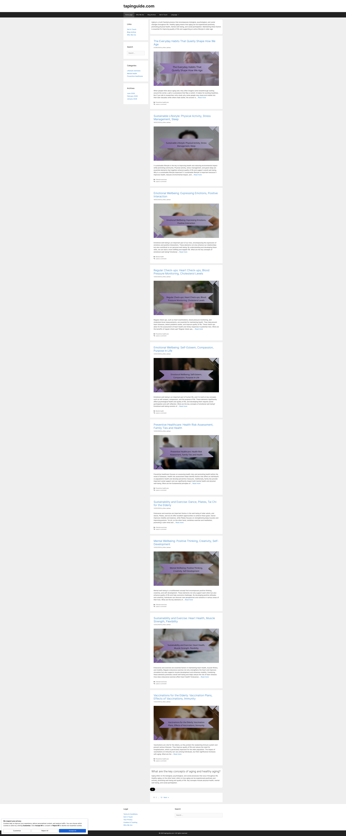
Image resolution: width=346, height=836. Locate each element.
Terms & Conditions (130, 814)
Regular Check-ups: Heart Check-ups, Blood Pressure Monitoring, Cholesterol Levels (181, 272)
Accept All (72, 831)
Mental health (160, 256)
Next (166, 797)
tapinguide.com (138, 6)
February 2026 (132, 96)
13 (161, 797)
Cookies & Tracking (130, 822)
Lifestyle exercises (161, 179)
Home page (129, 15)
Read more (202, 97)
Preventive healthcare (162, 102)
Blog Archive (152, 15)
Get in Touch (163, 15)
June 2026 (131, 93)
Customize (17, 831)
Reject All (44, 831)
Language (174, 15)
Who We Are (140, 15)
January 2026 (132, 99)
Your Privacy (127, 820)
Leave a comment (161, 104)
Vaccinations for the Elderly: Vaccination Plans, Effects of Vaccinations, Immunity (183, 697)
